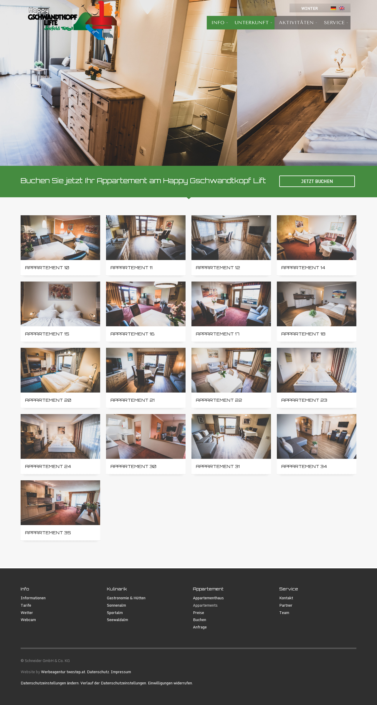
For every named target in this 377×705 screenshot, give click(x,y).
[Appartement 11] (146, 237)
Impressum (121, 671)
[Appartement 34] (316, 436)
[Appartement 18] (316, 304)
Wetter (27, 613)
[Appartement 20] (60, 370)
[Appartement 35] (60, 502)
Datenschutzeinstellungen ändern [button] (50, 683)
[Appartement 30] (146, 436)
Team (284, 613)
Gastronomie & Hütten (126, 598)
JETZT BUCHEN (317, 181)
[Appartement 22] (231, 370)
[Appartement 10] (60, 237)
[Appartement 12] (231, 237)
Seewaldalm (117, 620)
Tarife (26, 605)
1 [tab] (183, 159)
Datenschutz (98, 671)
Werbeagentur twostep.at (63, 671)
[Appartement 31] (231, 436)
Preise (198, 613)
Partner (285, 605)
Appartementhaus (208, 598)
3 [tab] (193, 159)
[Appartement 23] (316, 370)
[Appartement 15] (60, 304)
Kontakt (286, 598)
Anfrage (200, 627)
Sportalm (115, 613)
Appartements (205, 605)
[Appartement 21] (146, 370)
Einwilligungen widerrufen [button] (170, 683)
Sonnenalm (116, 605)
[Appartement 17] (231, 304)
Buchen (199, 620)
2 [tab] (188, 159)
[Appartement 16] (146, 304)
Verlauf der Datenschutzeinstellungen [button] (113, 683)
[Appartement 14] (316, 237)
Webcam (28, 620)
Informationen (33, 598)
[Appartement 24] (60, 436)
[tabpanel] (188, 83)
